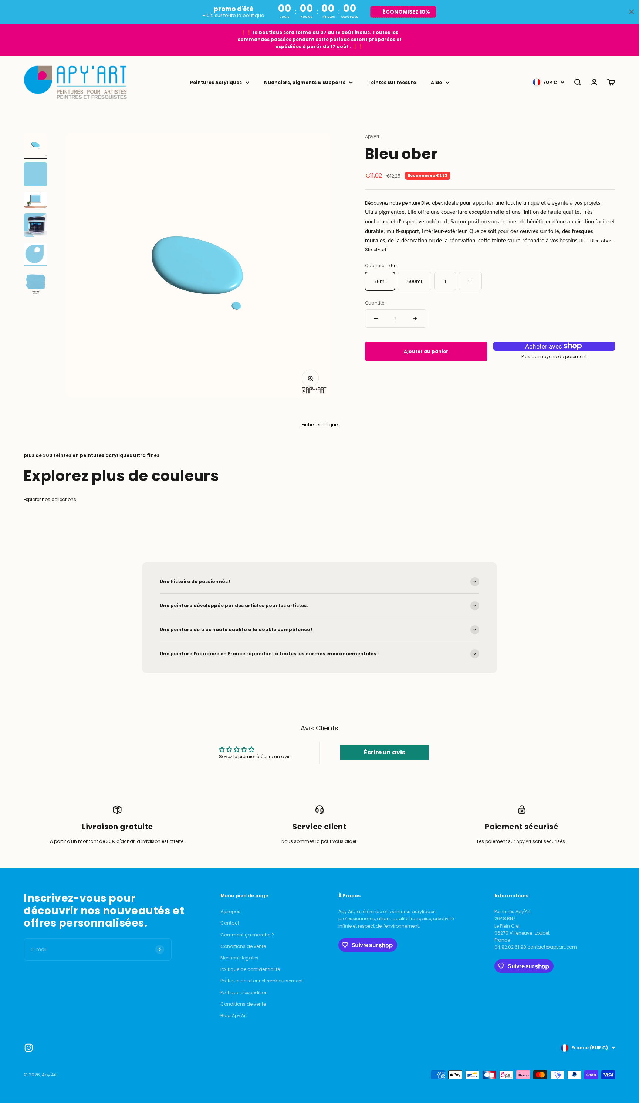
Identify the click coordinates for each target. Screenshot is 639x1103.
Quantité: (375, 303)
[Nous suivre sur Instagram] (29, 1048)
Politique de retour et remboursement (261, 981)
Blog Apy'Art (233, 1015)
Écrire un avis (384, 752)
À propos (230, 911)
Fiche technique (320, 424)
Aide (436, 82)
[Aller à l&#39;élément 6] (35, 285)
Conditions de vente (243, 946)
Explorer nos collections (50, 499)
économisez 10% (406, 12)
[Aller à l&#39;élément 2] (35, 175)
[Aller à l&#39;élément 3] (35, 201)
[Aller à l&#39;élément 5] (35, 256)
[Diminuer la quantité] (376, 318)
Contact (229, 923)
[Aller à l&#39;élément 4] (35, 226)
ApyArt (372, 136)
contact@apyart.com (552, 947)
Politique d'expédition (244, 992)
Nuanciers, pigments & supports (304, 82)
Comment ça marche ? (247, 935)
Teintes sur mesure (392, 82)
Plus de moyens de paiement (554, 356)
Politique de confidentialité (250, 969)
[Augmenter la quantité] (415, 318)
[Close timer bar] (632, 12)
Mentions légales (239, 958)
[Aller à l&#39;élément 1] (35, 146)
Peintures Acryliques (216, 82)
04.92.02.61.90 (510, 947)
